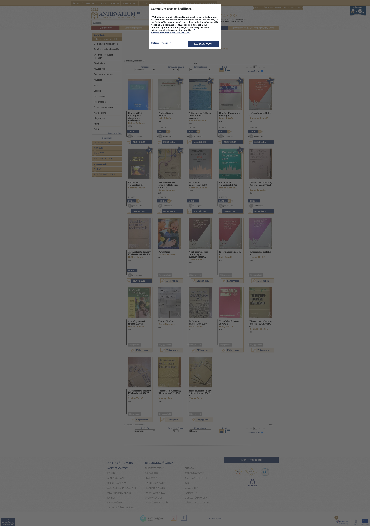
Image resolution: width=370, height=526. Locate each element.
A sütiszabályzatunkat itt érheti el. (173, 31)
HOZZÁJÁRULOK (203, 43)
